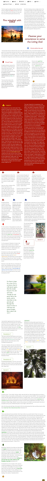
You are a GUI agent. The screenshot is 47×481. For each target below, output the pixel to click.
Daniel (17, 4)
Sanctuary (23, 4)
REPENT (22, 1)
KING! (37, 1)
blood (12, 10)
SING (30, 1)
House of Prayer (8, 4)
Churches (7, 1)
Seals (14, 1)
